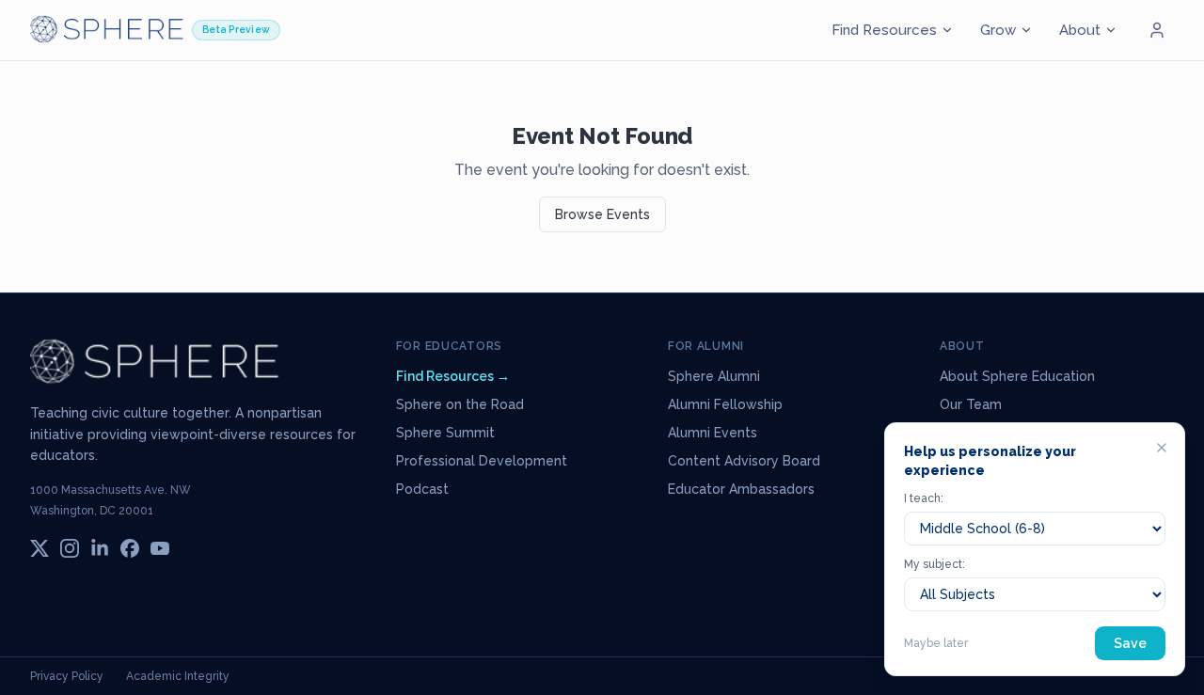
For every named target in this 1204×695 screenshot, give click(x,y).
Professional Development (481, 460)
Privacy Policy (66, 676)
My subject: (934, 564)
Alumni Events (712, 432)
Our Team (971, 404)
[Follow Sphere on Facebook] (129, 548)
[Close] (1161, 447)
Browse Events (602, 214)
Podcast (422, 489)
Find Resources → (453, 376)
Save (1130, 643)
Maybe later (936, 643)
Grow (998, 30)
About (1080, 30)
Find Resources (884, 30)
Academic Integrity (178, 676)
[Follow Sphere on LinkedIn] (99, 548)
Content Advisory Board (744, 460)
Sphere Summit (445, 432)
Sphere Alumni (714, 376)
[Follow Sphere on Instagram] (69, 548)
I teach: (923, 498)
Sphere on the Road (460, 404)
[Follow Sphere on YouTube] (159, 548)
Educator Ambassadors (741, 489)
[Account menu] (1157, 30)
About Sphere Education (1017, 376)
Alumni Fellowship (725, 404)
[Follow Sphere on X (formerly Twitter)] (39, 548)
